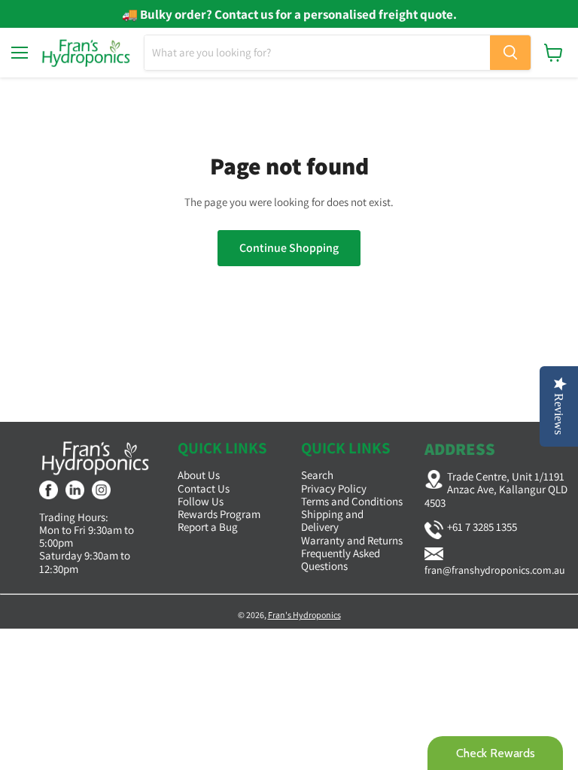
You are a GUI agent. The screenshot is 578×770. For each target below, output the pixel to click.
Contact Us (204, 488)
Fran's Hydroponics (304, 614)
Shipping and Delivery (332, 520)
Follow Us (201, 501)
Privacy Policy (334, 488)
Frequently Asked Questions (340, 559)
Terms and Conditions (352, 501)
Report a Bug (208, 527)
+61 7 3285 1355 (482, 527)
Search (317, 475)
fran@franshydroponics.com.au (494, 570)
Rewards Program (219, 514)
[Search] (510, 52)
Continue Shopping (289, 248)
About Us (199, 475)
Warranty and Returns (352, 540)
